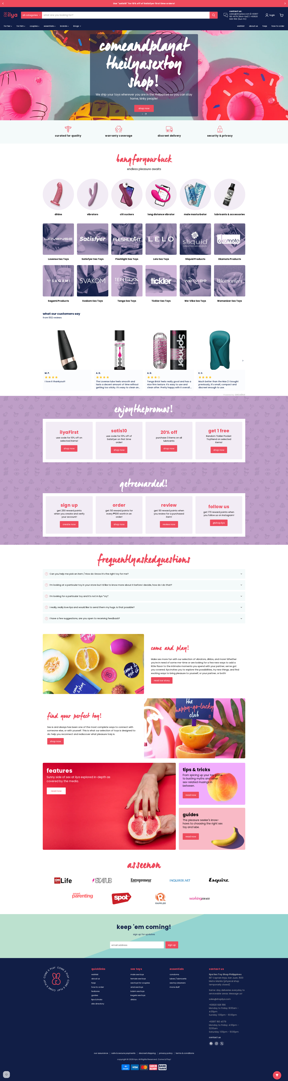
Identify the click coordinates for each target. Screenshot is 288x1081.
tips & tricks (96, 999)
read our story (162, 680)
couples (34, 26)
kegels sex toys (137, 995)
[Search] (214, 15)
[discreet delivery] (169, 132)
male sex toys (137, 974)
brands (64, 26)
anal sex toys (136, 987)
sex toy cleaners (178, 982)
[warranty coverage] (118, 132)
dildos (133, 999)
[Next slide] (280, 75)
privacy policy (165, 1053)
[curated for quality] (68, 132)
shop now (144, 108)
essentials (49, 26)
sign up (172, 944)
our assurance (101, 1053)
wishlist (240, 26)
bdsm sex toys (137, 991)
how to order (278, 26)
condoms (174, 974)
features (95, 991)
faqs (264, 26)
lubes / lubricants (178, 978)
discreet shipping (147, 1053)
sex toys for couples (140, 982)
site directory (97, 1003)
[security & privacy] (220, 132)
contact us (215, 1037)
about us (253, 26)
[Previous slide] (8, 75)
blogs (76, 26)
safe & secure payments (123, 1053)
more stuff (175, 987)
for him (20, 26)
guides (94, 995)
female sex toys (138, 978)
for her (7, 26)
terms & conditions (185, 1053)
